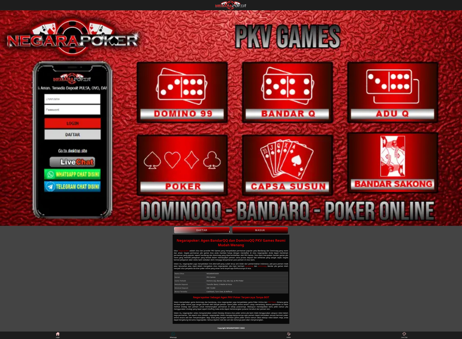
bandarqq (249, 266)
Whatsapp (173, 337)
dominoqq (262, 266)
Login (58, 337)
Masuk (260, 230)
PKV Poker (272, 302)
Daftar (201, 230)
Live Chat (404, 337)
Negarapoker (183, 251)
